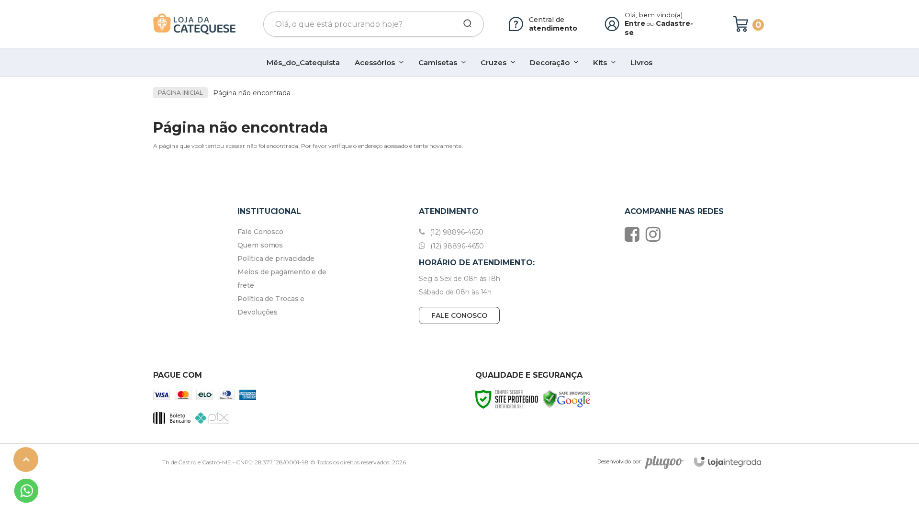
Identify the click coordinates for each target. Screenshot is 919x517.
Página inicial (180, 92)
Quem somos (260, 245)
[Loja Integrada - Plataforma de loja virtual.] (727, 461)
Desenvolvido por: (619, 461)
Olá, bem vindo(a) (654, 15)
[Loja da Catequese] (194, 23)
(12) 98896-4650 (455, 232)
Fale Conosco (260, 231)
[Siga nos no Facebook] (634, 234)
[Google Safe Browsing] (567, 398)
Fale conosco (459, 315)
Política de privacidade (275, 258)
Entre (635, 23)
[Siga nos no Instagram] (655, 234)
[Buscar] (464, 23)
